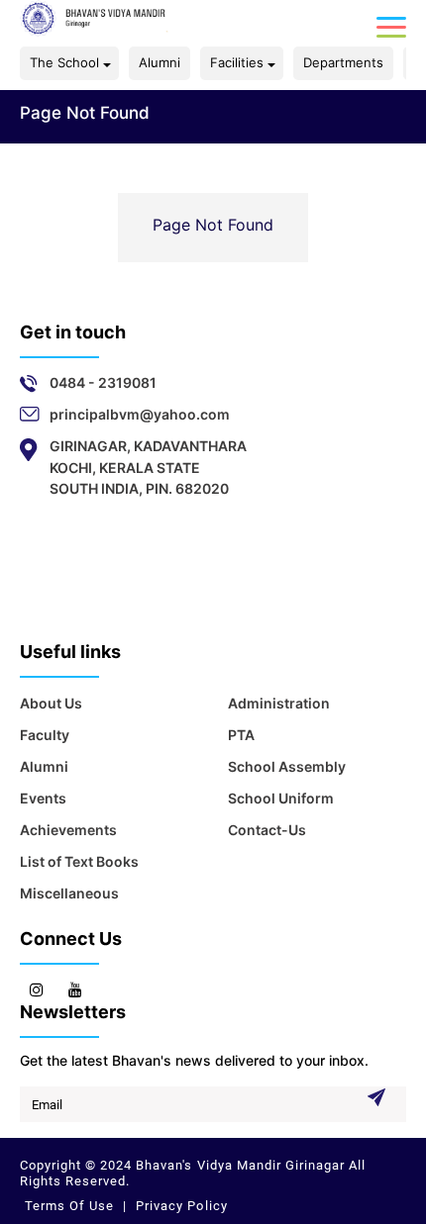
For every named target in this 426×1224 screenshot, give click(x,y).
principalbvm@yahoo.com (140, 414)
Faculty (44, 734)
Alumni (159, 62)
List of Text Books (79, 861)
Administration (279, 703)
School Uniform (281, 798)
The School (64, 62)
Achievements (68, 829)
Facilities (237, 62)
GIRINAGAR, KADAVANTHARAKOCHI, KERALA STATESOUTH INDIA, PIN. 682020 (148, 467)
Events (43, 798)
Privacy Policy (179, 1205)
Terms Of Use (71, 1205)
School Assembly (287, 766)
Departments (343, 62)
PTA (241, 734)
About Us (51, 703)
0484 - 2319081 (103, 382)
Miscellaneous (69, 893)
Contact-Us (267, 829)
